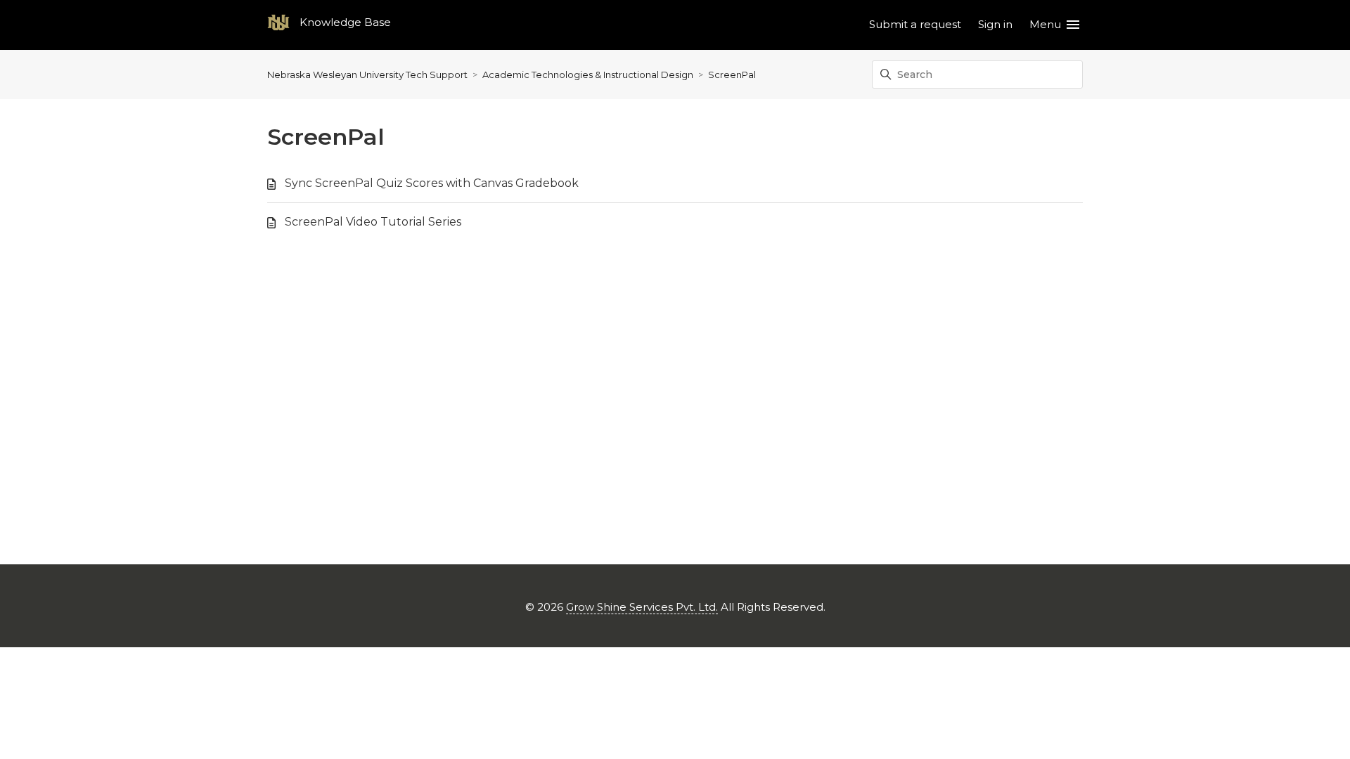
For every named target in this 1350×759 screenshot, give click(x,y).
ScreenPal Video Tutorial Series (373, 221)
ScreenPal (732, 74)
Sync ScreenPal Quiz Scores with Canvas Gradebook (432, 183)
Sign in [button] (995, 24)
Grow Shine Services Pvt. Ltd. (642, 607)
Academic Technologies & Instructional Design (587, 74)
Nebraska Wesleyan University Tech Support (367, 74)
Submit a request (915, 24)
